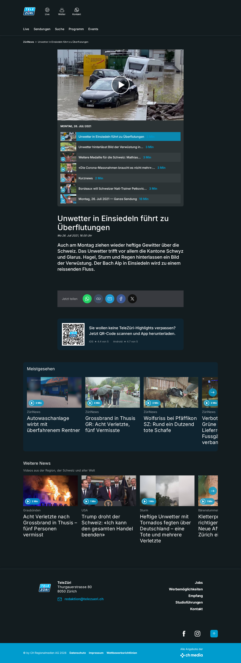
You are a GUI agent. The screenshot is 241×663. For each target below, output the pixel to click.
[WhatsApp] (87, 298)
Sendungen (42, 29)
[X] (132, 298)
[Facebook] (121, 298)
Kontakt (196, 609)
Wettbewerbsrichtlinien (122, 652)
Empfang (195, 596)
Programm (76, 29)
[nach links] (28, 392)
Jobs (199, 583)
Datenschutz (77, 652)
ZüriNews (28, 41)
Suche (59, 29)
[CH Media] (191, 654)
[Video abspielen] (120, 84)
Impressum (96, 652)
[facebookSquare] (184, 633)
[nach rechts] (213, 392)
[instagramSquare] (197, 633)
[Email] (109, 298)
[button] (98, 298)
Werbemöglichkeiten (186, 589)
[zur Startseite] (29, 11)
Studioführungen (189, 602)
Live (26, 29)
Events (93, 29)
